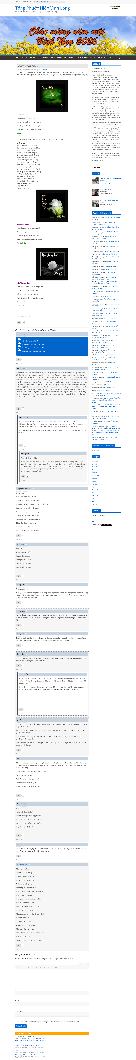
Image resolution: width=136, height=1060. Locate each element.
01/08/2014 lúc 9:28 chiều (26, 456)
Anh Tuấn (95, 495)
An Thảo (94, 478)
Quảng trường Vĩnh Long (111, 251)
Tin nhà (33, 57)
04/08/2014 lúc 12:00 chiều (22, 867)
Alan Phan (95, 473)
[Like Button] (19, 322)
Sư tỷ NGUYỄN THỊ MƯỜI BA (25, 1036)
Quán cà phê (43, 57)
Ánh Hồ (94, 487)
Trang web (19, 1011)
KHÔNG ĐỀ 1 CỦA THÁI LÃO (107, 318)
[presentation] (17, 967)
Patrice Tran (96, 393)
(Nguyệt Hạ (95, 461)
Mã (87, 964)
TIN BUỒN (109, 382)
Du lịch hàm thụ (82, 57)
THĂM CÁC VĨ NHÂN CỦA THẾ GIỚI (52, 2)
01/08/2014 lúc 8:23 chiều (22, 587)
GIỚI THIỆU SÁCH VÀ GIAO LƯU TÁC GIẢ (28, 1055)
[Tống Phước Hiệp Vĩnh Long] (17, 58)
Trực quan (82, 964)
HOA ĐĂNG (20, 544)
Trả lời (20, 363)
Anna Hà (94, 504)
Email (17, 1000)
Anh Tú (94, 493)
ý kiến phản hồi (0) (40, 1038)
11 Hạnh (94, 464)
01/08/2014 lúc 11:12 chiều (22, 656)
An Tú (94, 481)
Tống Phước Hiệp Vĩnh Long (42, 8)
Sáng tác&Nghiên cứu (58, 57)
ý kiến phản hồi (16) (42, 70)
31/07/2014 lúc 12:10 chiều (22, 546)
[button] (17, 967)
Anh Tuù (94, 498)
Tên (17, 990)
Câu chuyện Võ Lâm (104, 57)
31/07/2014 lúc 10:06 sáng (22, 491)
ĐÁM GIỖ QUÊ (107, 296)
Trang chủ (24, 57)
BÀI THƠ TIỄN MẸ (112, 355)
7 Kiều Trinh (96, 467)
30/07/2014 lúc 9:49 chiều (22, 371)
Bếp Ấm (92, 57)
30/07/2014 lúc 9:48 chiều (22, 336)
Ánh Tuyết (95, 501)
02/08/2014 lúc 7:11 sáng (24, 676)
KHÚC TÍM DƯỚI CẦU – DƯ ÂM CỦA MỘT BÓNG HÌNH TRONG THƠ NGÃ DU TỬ (105, 433)
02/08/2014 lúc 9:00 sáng (21, 722)
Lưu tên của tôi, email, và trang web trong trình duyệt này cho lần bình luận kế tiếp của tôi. (49, 1022)
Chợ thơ (71, 57)
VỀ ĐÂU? (18, 1050)
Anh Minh (95, 490)
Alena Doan (95, 475)
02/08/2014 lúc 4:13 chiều (22, 846)
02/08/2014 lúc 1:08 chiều (22, 806)
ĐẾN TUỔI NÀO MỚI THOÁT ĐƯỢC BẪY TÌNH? (30, 1041)
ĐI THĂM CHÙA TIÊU (111, 266)
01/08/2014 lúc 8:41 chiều (22, 613)
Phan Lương (21, 334)
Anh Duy (94, 484)
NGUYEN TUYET (22, 865)
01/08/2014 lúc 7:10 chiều (24, 420)
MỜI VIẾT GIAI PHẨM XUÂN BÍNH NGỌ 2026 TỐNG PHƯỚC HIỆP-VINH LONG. (106, 400)
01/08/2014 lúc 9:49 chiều (22, 636)
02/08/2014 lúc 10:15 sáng (22, 761)
